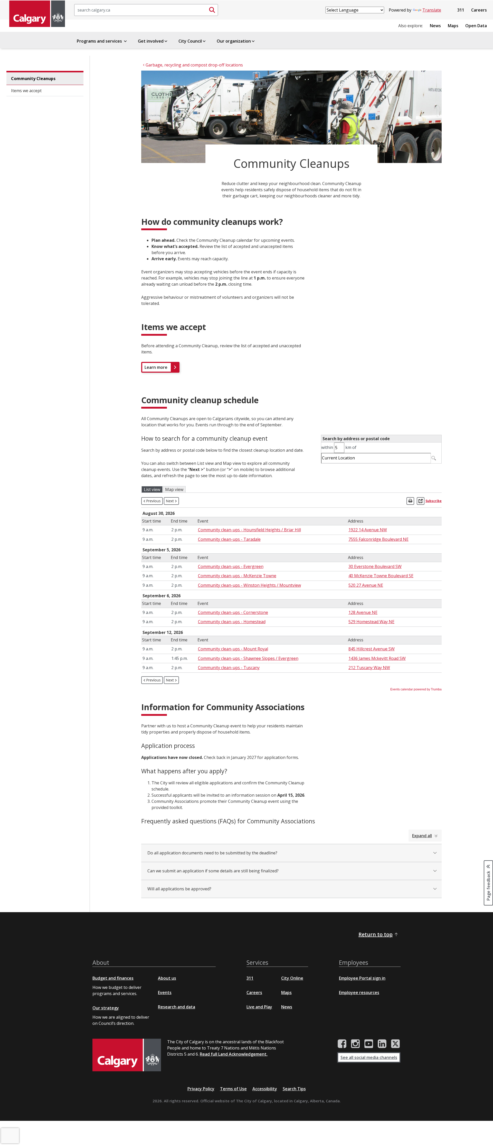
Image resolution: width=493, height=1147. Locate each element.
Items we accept (26, 90)
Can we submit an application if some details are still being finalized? (213, 871)
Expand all (422, 835)
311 (460, 10)
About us (167, 978)
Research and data (176, 1007)
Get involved (151, 41)
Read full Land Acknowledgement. (234, 1054)
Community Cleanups (33, 78)
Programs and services (100, 41)
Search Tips (294, 1089)
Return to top (375, 934)
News (435, 25)
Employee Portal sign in (362, 978)
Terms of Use (233, 1089)
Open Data (476, 25)
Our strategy (105, 1008)
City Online (292, 978)
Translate (431, 10)
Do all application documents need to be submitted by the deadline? (212, 853)
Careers (479, 10)
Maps (453, 25)
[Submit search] (212, 10)
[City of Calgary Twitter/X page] (395, 1044)
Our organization (234, 41)
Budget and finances (113, 978)
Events (165, 992)
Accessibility (264, 1089)
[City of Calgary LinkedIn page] (382, 1044)
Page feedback (488, 885)
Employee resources (359, 992)
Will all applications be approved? (179, 889)
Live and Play (259, 1007)
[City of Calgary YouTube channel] (369, 1044)
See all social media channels (368, 1057)
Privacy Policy (200, 1089)
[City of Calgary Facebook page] (342, 1044)
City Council (190, 41)
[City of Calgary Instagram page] (355, 1044)
